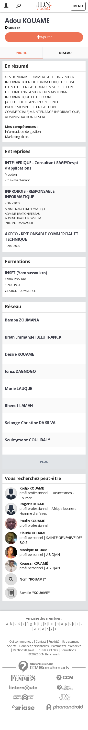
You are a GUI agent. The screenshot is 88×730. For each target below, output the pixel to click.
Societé (11, 646)
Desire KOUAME (19, 354)
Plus (44, 461)
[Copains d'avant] (23, 697)
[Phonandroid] (65, 707)
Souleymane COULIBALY (27, 440)
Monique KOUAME (34, 550)
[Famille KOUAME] (11, 593)
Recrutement (70, 641)
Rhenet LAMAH (19, 405)
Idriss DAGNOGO (20, 371)
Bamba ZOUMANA (22, 320)
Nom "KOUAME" (33, 579)
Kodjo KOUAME (32, 488)
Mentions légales (23, 650)
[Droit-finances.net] (65, 688)
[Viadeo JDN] (65, 697)
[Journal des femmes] (23, 678)
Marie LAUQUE (18, 388)
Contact (41, 641)
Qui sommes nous (21, 641)
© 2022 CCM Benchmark (44, 654)
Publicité (54, 641)
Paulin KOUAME (32, 520)
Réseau (65, 52)
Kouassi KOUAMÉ (34, 563)
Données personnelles (34, 646)
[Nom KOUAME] (11, 579)
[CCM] (65, 678)
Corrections (68, 650)
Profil (21, 52)
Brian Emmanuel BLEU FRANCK (33, 337)
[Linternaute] (23, 687)
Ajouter (46, 36)
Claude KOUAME (33, 533)
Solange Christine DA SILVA (30, 422)
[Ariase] (23, 707)
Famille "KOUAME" (35, 592)
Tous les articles (47, 650)
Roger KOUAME (32, 504)
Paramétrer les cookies (66, 646)
